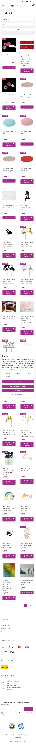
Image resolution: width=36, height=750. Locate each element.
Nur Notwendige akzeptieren (18, 386)
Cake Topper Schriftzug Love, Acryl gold (25, 508)
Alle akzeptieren (18, 382)
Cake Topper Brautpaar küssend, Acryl (26, 208)
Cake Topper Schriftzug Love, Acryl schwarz (7, 545)
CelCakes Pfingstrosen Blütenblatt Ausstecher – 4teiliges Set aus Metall (7, 585)
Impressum (18, 737)
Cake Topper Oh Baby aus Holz (25, 469)
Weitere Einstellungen (18, 394)
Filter (18, 29)
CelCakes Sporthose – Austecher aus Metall (26, 582)
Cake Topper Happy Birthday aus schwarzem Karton (8, 282)
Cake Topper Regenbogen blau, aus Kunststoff (8, 508)
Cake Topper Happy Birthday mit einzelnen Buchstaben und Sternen (26, 321)
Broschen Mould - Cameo (7, 96)
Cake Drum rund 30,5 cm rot (25, 170)
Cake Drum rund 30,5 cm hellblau (7, 133)
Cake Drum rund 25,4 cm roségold (25, 96)
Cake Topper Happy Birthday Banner (8, 317)
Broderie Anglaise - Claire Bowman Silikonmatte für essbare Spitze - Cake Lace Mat (26, 59)
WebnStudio (21, 746)
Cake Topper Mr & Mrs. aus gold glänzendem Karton (8, 432)
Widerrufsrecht (6, 735)
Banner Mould (6, 55)
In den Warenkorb (27, 70)
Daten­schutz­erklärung (9, 369)
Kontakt (3, 632)
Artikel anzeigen (9, 67)
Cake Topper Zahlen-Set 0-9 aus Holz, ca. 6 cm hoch (26, 545)
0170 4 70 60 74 (12, 683)
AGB (30, 735)
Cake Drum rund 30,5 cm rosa (25, 133)
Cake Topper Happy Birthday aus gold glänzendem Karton (26, 245)
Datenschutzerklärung (19, 735)
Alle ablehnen (18, 390)
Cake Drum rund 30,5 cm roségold (7, 170)
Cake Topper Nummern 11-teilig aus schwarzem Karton (8, 471)
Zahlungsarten (5, 625)
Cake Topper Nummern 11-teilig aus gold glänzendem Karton (26, 433)
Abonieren (28, 709)
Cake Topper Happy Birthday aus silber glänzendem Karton (26, 282)
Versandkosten (6, 628)
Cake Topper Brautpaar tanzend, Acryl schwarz (8, 245)
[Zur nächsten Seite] (33, 605)
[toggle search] (30, 1)
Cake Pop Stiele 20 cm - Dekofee (8, 207)
